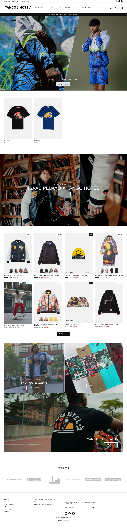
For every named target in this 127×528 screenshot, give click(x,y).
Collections (65, 7)
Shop (23, 1)
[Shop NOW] (34, 368)
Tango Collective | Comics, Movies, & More (45, 499)
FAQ (5, 506)
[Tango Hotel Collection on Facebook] (69, 513)
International (7, 511)
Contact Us (7, 501)
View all (63, 333)
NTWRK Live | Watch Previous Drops (43, 504)
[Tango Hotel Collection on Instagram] (66, 513)
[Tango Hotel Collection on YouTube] (73, 513)
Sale (28, 1)
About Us (6, 499)
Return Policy (7, 509)
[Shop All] (63, 422)
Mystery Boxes (16, 1)
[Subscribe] (93, 507)
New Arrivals (7, 1)
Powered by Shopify (63, 520)
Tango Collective (81, 7)
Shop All (93, 386)
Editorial (36, 501)
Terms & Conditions (9, 504)
